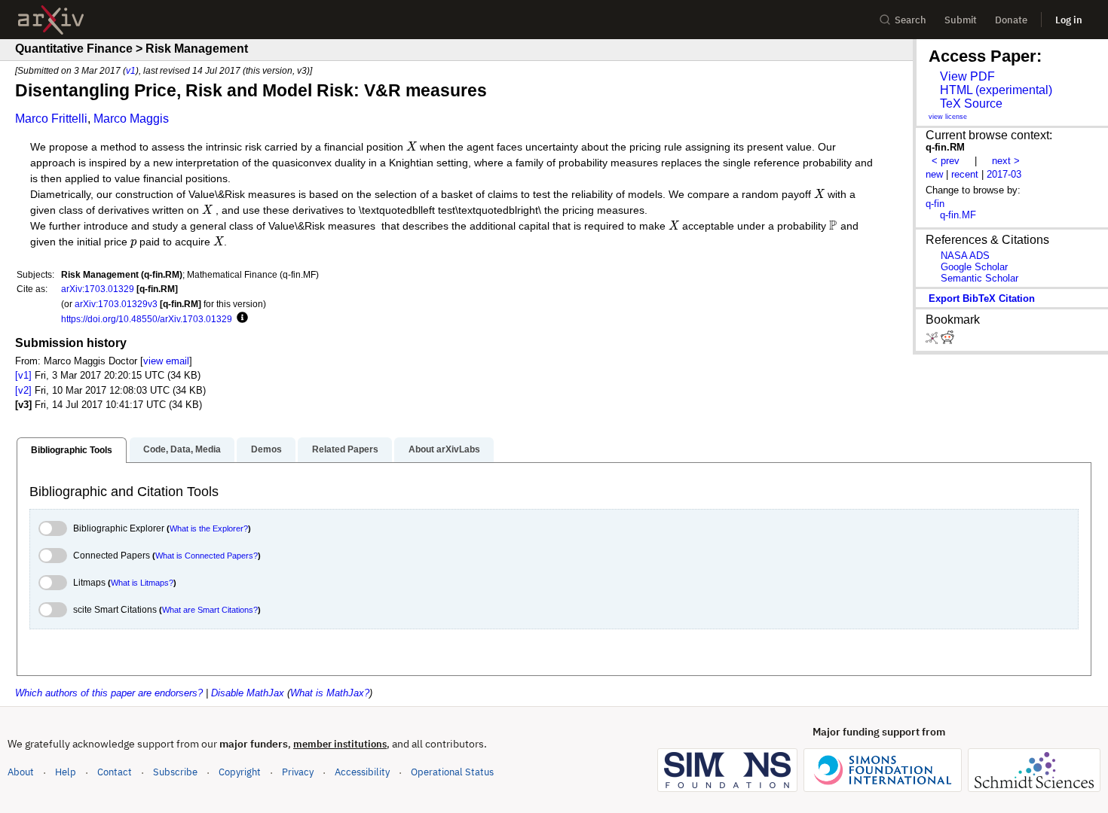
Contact (114, 772)
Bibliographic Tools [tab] (71, 450)
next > (1006, 160)
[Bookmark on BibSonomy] (933, 340)
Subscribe (175, 772)
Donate (1011, 20)
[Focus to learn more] (240, 318)
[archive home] (51, 20)
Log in (1068, 20)
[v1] (23, 375)
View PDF (967, 76)
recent (964, 174)
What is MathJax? (329, 693)
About (21, 772)
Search (910, 20)
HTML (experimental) (996, 90)
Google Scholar (974, 267)
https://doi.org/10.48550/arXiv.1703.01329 (146, 319)
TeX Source (971, 103)
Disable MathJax (247, 693)
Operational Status (452, 771)
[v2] (23, 390)
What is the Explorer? (209, 528)
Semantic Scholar (979, 278)
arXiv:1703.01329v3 (116, 304)
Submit (960, 20)
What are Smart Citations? (210, 609)
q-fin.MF (958, 215)
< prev (946, 160)
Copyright (240, 772)
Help (65, 772)
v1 (131, 70)
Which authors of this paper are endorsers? (109, 693)
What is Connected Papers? (206, 555)
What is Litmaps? (142, 582)
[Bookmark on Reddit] (947, 340)
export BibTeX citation (982, 298)
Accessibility (362, 772)
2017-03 (1004, 174)
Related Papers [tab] (345, 449)
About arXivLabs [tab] (444, 449)
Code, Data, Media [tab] (182, 449)
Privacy (298, 772)
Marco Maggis (131, 118)
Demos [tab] (266, 449)
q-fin (935, 203)
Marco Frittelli (51, 118)
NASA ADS (965, 255)
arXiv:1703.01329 (97, 289)
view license (948, 116)
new (934, 174)
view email (166, 361)
